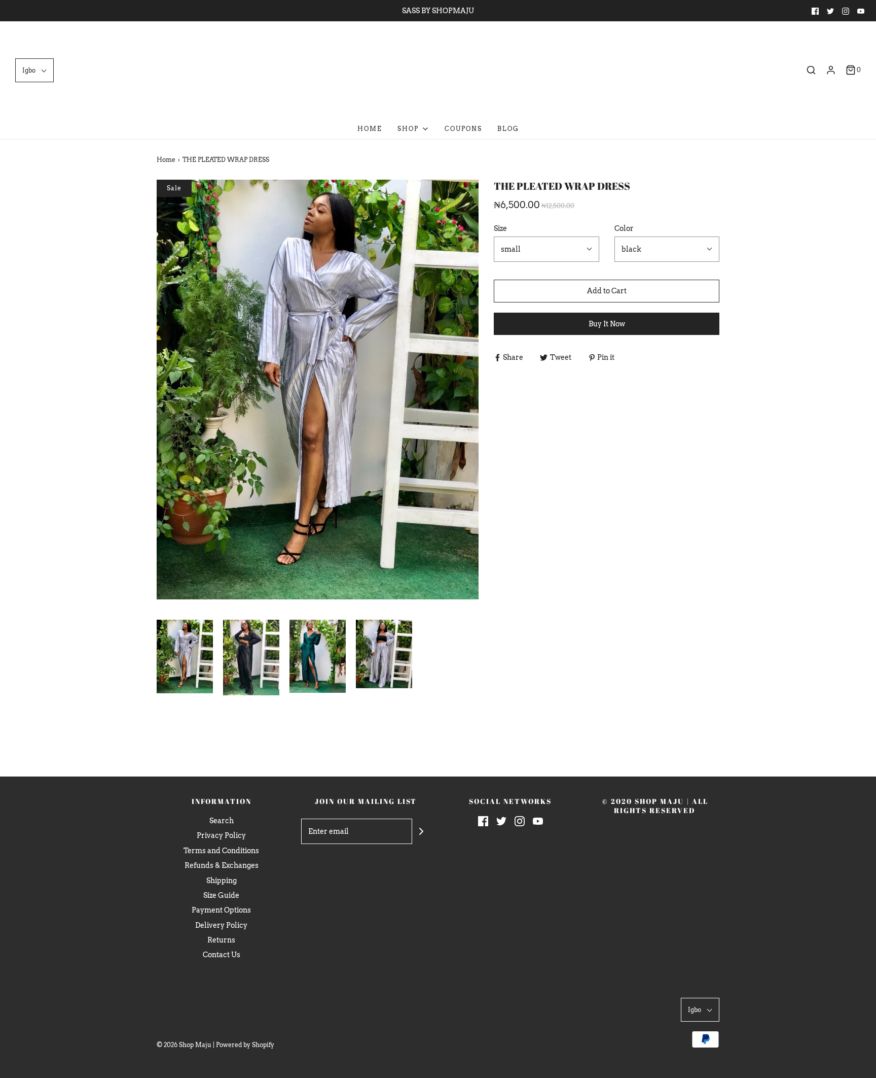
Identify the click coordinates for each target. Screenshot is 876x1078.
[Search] (811, 70)
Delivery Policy (221, 925)
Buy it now (607, 324)
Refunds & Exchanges (222, 865)
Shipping (221, 881)
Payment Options (221, 910)
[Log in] (831, 70)
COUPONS (463, 128)
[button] (34, 70)
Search (221, 821)
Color (624, 228)
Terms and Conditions (221, 851)
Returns (221, 940)
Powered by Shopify (245, 1045)
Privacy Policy (221, 835)
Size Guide (221, 895)
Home (369, 128)
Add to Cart (607, 291)
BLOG (508, 128)
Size (500, 228)
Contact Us (221, 955)
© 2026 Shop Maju (184, 1045)
